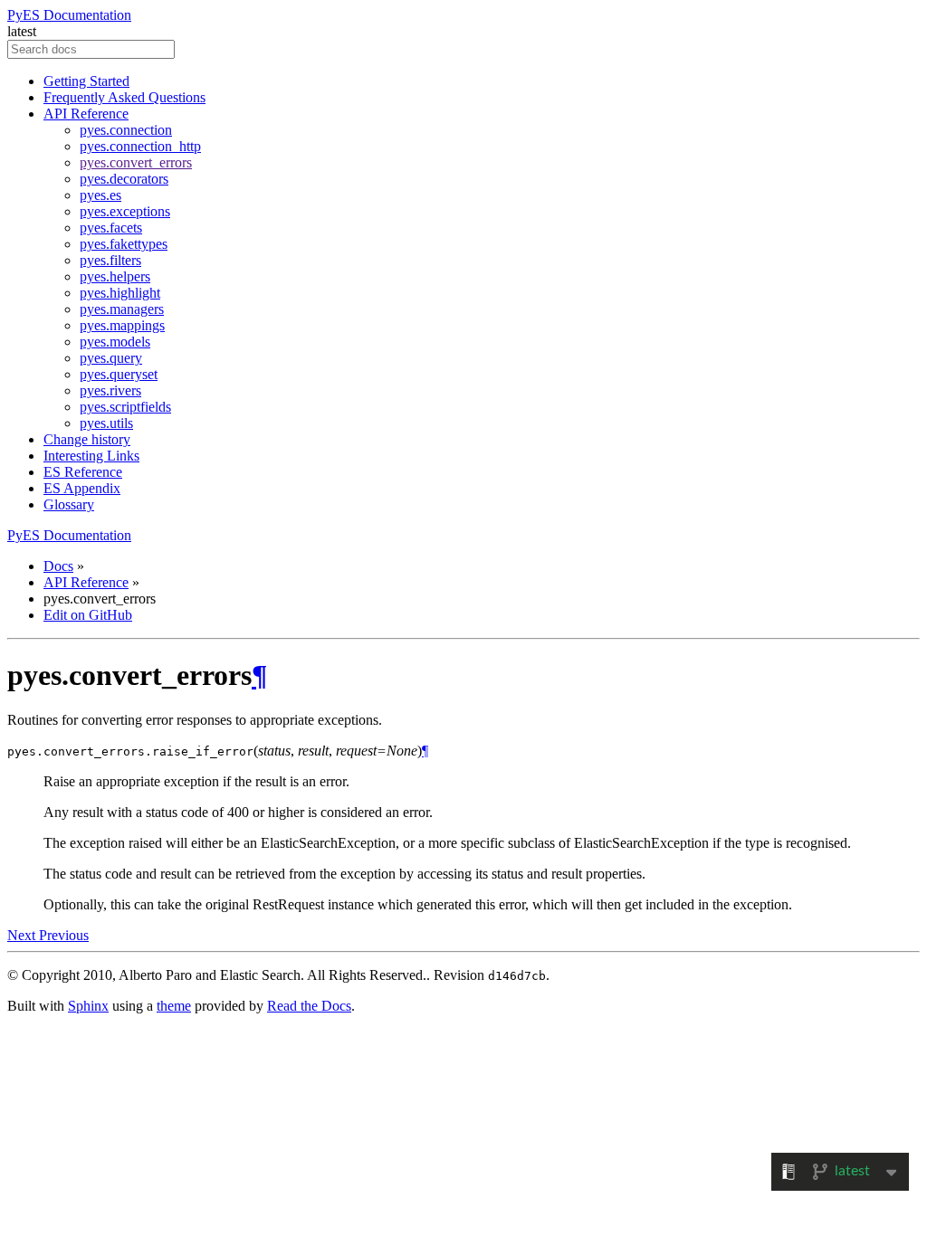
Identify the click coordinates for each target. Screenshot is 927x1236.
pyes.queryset (119, 374)
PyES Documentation (69, 15)
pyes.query (111, 358)
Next (23, 935)
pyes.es (100, 195)
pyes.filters (110, 260)
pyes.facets (111, 227)
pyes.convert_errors (136, 162)
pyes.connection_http (140, 146)
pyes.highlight (120, 292)
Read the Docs (309, 1005)
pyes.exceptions (125, 211)
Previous (64, 935)
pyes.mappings (122, 325)
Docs (58, 566)
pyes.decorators (124, 178)
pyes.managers (122, 309)
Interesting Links (91, 455)
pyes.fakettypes (123, 244)
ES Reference (82, 472)
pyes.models (115, 341)
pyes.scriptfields (125, 406)
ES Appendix (81, 488)
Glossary (68, 504)
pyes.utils (106, 423)
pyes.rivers (110, 390)
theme (174, 1005)
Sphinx (88, 1005)
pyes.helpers (115, 276)
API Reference (86, 113)
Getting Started (86, 81)
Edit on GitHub (87, 615)
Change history (86, 439)
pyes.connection (126, 130)
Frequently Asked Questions (124, 97)
